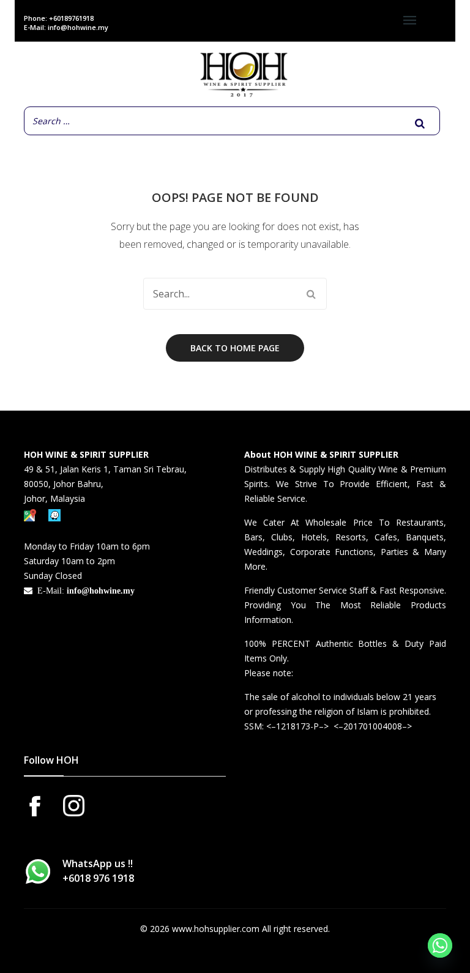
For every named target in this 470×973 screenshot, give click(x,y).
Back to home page (235, 348)
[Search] (420, 123)
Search (311, 293)
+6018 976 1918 (98, 878)
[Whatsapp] (440, 945)
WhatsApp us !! (98, 871)
